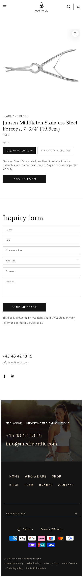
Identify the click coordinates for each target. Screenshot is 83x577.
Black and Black (16, 116)
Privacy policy (51, 563)
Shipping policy (15, 568)
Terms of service (69, 563)
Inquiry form (24, 178)
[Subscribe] (77, 514)
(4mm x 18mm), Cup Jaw (55, 150)
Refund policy (33, 563)
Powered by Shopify (13, 563)
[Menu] (4, 7)
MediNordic (17, 558)
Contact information (36, 568)
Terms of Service (26, 323)
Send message (24, 307)
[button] (69, 7)
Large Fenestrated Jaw (19, 150)
